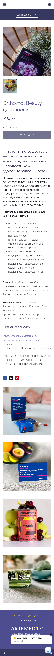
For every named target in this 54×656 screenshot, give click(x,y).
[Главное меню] (4, 4)
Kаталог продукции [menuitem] (25, 615)
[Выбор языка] (49, 4)
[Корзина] (3, 652)
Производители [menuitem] (27, 620)
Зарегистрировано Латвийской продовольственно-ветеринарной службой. (22, 340)
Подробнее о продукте (17, 327)
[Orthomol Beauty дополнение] (10, 86)
